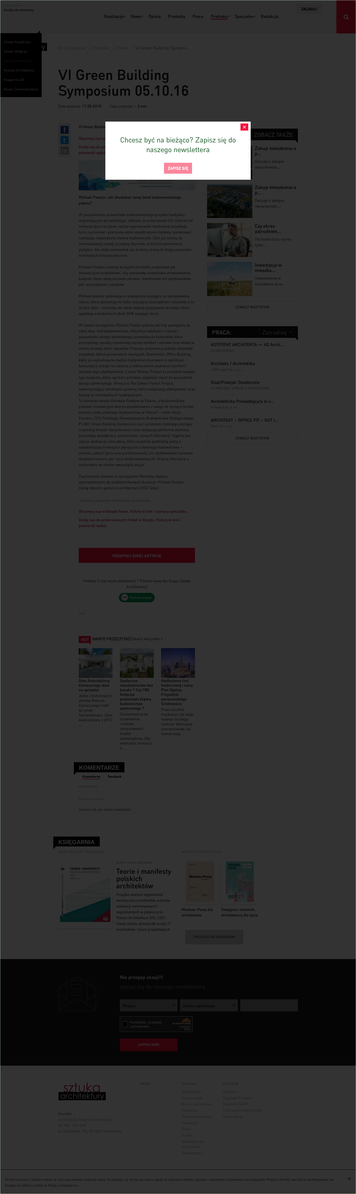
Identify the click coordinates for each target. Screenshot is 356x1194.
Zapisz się (178, 168)
